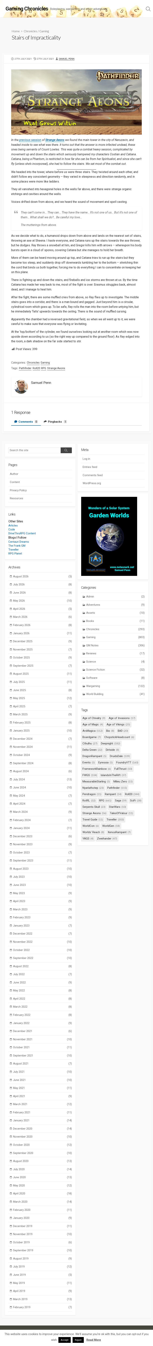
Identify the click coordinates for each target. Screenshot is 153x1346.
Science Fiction (115, 669)
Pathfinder (25, 368)
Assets (115, 612)
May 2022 (42, 990)
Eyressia (105, 762)
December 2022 (42, 933)
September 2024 (42, 763)
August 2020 (42, 1161)
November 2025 (42, 649)
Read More (93, 1340)
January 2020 (42, 1218)
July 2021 (42, 1071)
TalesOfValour (121, 813)
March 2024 (42, 812)
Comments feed (93, 475)
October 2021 (42, 1047)
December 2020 (42, 1128)
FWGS (89, 775)
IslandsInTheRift (113, 775)
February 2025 (42, 722)
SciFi (135, 800)
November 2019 (42, 1234)
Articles (13, 525)
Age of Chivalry (93, 718)
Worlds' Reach (93, 832)
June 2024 (42, 787)
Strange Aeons (56, 368)
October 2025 (42, 657)
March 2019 (42, 1299)
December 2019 (42, 1226)
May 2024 (42, 795)
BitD (123, 730)
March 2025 (42, 714)
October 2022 (42, 950)
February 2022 (42, 1015)
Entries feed (90, 467)
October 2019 (42, 1242)
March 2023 (42, 909)
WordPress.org (92, 483)
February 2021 (42, 1112)
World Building (115, 694)
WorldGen (111, 826)
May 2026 (42, 600)
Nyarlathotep (93, 788)
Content (15, 482)
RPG (43, 368)
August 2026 (42, 576)
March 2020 (42, 1201)
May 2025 (42, 698)
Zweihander (107, 838)
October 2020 (42, 1145)
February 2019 (42, 1307)
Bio (110, 730)
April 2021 (42, 1096)
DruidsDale (120, 756)
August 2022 (42, 966)
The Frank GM (16, 545)
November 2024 (42, 747)
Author (14, 474)
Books (115, 621)
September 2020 (42, 1153)
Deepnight (110, 743)
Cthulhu (89, 743)
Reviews (115, 653)
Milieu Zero (123, 781)
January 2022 (42, 1023)
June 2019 (42, 1274)
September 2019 (42, 1250)
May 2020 (42, 1185)
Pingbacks (56, 421)
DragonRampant (94, 756)
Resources (16, 498)
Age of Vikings (118, 724)
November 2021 (42, 1039)
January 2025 (42, 730)
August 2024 (42, 771)
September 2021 (42, 1055)
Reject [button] (78, 1340)
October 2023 (42, 852)
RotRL (89, 800)
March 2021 (42, 1104)
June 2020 (42, 1177)
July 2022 (42, 974)
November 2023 (42, 844)
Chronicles (30, 31)
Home (16, 31)
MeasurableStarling (96, 781)
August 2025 (42, 673)
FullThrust (123, 769)
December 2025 (42, 641)
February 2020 (42, 1210)
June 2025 (42, 690)
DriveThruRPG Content (22, 533)
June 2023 (42, 885)
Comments (27, 421)
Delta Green (92, 749)
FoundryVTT (127, 762)
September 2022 (42, 958)
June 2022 (42, 982)
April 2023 (42, 901)
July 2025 (42, 682)
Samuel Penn (66, 58)
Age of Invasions (122, 718)
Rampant (113, 794)
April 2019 (42, 1291)
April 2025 (42, 706)
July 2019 (42, 1266)
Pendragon (91, 794)
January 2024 (42, 828)
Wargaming (115, 686)
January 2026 (42, 633)
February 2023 (42, 917)
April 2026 (42, 609)
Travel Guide (92, 819)
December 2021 (42, 1031)
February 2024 (42, 820)
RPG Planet (15, 553)
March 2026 (42, 617)
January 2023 (42, 925)
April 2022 (42, 998)
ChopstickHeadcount (119, 737)
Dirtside (112, 749)
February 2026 (42, 625)
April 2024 (42, 803)
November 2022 (42, 942)
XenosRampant (119, 832)
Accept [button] (64, 1340)
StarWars (117, 807)
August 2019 (42, 1258)
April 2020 (42, 1193)
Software (115, 678)
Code (11, 529)
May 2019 (42, 1283)
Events (88, 762)
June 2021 (42, 1080)
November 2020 (42, 1136)
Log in (86, 458)
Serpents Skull (93, 807)
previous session (30, 140)
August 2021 (42, 1063)
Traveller (13, 549)
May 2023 (42, 893)
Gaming (44, 31)
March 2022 (42, 1006)
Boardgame (91, 737)
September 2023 (42, 860)
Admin (115, 596)
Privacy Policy (18, 490)
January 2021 (42, 1120)
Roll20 (36, 368)
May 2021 (42, 1088)
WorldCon (90, 826)
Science (115, 661)
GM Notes (115, 645)
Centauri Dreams (18, 541)
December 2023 (42, 836)
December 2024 (42, 738)
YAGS (87, 838)
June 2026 (42, 592)
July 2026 (42, 584)
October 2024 (42, 755)
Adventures (115, 604)
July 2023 (42, 876)
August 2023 (42, 868)
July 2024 (42, 779)
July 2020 (42, 1169)
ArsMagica (92, 730)
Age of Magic (92, 724)
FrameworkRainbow (96, 769)
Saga (121, 800)
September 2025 (42, 665)
